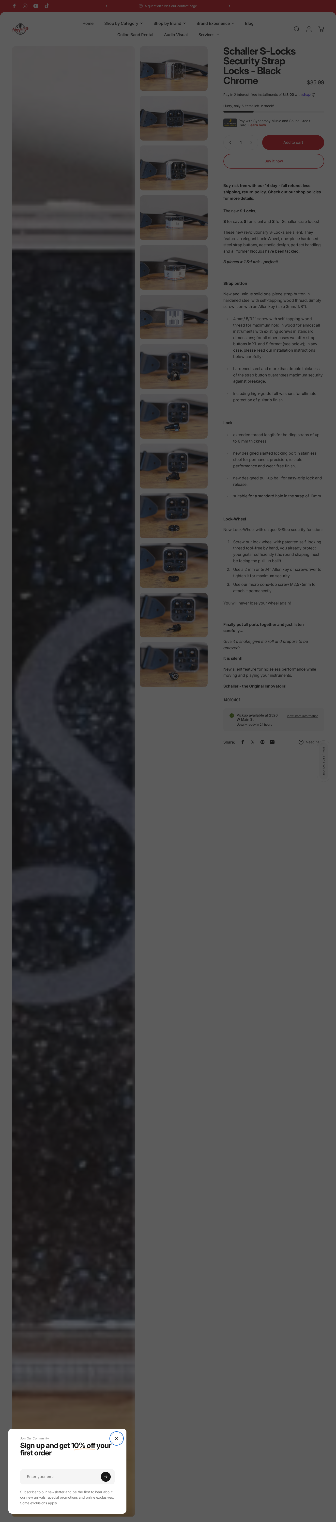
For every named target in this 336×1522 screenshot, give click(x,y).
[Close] (116, 1438)
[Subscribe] (106, 1477)
